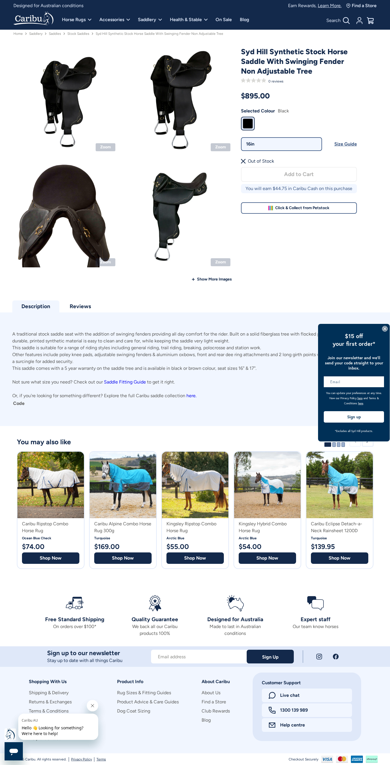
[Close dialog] (385, 329)
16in (250, 144)
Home (18, 34)
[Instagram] (319, 656)
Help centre (292, 725)
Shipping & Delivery (49, 692)
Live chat (289, 695)
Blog (244, 19)
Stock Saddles (78, 34)
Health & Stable (186, 19)
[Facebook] (336, 656)
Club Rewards (216, 711)
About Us (211, 692)
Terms (101, 759)
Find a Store (364, 5)
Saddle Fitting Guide (125, 382)
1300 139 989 (294, 710)
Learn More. (329, 5)
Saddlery (147, 19)
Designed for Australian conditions (48, 5)
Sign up (354, 416)
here (360, 398)
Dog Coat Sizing (133, 711)
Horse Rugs (74, 19)
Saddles (55, 34)
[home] (33, 18)
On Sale (224, 19)
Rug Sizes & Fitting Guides (144, 692)
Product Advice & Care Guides (148, 702)
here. (191, 395)
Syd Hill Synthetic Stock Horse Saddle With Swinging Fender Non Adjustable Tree (159, 34)
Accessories (111, 19)
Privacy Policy (81, 759)
